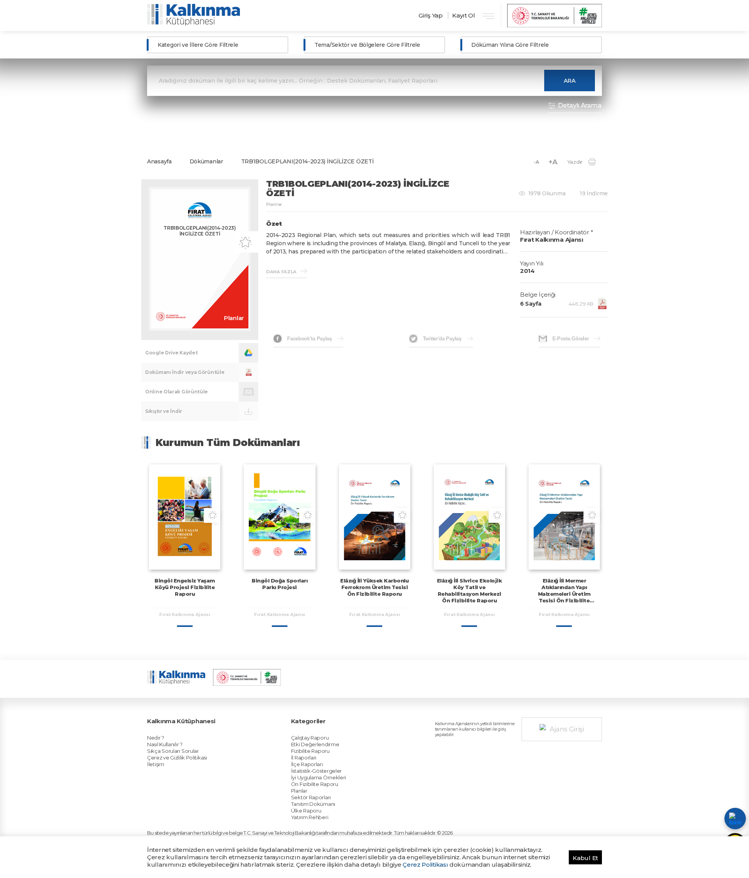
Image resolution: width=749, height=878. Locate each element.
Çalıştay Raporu (310, 738)
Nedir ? (155, 738)
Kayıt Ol (463, 15)
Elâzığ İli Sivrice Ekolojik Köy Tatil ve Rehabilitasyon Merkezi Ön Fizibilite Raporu (469, 590)
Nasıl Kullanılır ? (165, 744)
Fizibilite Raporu (310, 751)
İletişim (155, 764)
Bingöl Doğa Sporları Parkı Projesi (279, 583)
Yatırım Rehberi (309, 817)
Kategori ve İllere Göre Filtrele (198, 44)
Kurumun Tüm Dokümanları (228, 442)
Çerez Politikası (425, 864)
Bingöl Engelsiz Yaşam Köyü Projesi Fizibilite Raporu (184, 587)
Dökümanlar (206, 161)
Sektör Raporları (311, 797)
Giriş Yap (430, 15)
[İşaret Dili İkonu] (735, 818)
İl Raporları (303, 757)
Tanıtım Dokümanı (313, 804)
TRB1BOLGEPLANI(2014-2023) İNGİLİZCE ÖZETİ (307, 161)
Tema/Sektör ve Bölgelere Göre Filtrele (367, 44)
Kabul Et (585, 858)
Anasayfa (159, 161)
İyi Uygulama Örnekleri (318, 777)
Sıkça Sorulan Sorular (173, 751)
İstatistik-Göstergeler (316, 771)
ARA (569, 80)
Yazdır (574, 162)
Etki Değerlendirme (315, 744)
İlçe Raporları (307, 764)
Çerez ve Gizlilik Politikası (177, 757)
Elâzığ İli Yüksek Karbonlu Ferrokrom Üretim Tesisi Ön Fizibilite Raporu (374, 587)
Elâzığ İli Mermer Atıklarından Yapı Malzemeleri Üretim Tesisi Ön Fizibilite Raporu (564, 593)
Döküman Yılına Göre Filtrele (510, 44)
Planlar (299, 791)
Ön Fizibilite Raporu (314, 784)
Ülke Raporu (306, 810)
